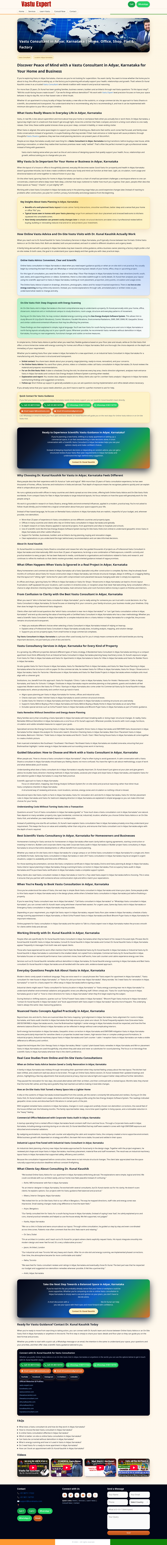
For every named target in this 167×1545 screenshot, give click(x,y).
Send (128, 1533)
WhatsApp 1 (45, 1511)
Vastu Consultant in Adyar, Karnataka (84, 1302)
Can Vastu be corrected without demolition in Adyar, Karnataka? (46, 1439)
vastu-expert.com (26, 1385)
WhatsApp (143, 4)
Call (131, 4)
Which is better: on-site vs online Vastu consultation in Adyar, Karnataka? (50, 1436)
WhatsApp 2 (24, 1518)
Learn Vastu (45, 11)
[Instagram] (89, 1495)
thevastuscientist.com (28, 1395)
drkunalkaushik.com (27, 1402)
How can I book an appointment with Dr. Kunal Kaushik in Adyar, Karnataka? (51, 1448)
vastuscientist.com (27, 1392)
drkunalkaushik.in (27, 1405)
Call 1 (21, 1511)
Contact (73, 11)
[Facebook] (64, 1495)
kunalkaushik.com (27, 1408)
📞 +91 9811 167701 (25, 1497)
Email (38, 1518)
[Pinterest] (95, 1495)
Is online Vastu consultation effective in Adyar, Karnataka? (43, 1433)
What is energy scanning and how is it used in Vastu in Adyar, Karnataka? (50, 1442)
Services (31, 11)
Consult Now (59, 11)
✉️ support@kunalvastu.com (29, 1501)
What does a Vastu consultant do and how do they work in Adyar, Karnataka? (52, 1427)
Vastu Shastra (33, 136)
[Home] (36, 4)
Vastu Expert (107, 92)
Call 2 (31, 1511)
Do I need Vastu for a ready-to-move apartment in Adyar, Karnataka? (48, 1445)
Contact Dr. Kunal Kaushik (83, 462)
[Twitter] (70, 1495)
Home (21, 11)
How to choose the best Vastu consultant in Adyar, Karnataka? (45, 1430)
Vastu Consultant (50, 84)
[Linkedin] (77, 1495)
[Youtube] (83, 1495)
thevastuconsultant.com (29, 1398)
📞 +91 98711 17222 (25, 1493)
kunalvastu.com (26, 1388)
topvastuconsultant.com (29, 1412)
